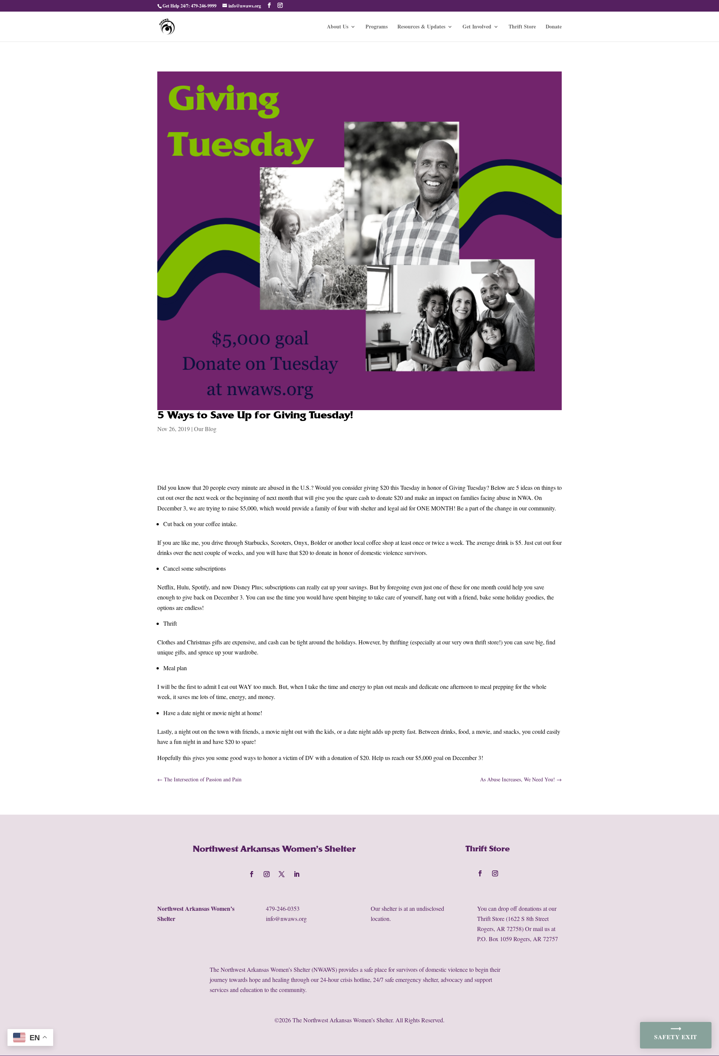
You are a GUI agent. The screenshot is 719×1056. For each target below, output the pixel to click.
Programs (376, 27)
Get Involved (476, 27)
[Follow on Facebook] (252, 874)
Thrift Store (522, 27)
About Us (337, 27)
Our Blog (205, 429)
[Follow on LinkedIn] (297, 874)
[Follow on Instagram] (267, 874)
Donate (554, 27)
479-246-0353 (283, 908)
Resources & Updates (421, 27)
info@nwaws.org (286, 918)
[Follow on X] (282, 874)
